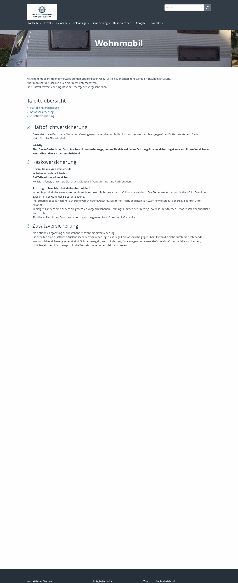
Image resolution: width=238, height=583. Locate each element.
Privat (47, 23)
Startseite (33, 23)
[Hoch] (29, 127)
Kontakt (155, 23)
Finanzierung (100, 23)
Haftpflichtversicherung (44, 107)
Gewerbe (62, 23)
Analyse (141, 23)
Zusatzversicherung (42, 116)
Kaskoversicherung (42, 112)
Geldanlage (79, 23)
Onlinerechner (122, 23)
